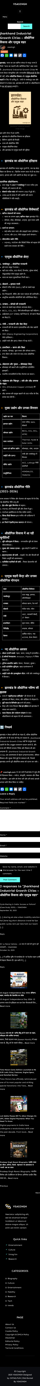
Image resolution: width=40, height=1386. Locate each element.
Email (3, 845)
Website (3, 856)
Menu (5, 17)
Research (12, 1259)
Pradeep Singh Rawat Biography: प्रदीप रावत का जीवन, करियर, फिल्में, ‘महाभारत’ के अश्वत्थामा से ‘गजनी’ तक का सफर (18, 1164)
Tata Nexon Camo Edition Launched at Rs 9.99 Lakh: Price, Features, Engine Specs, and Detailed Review (18, 1072)
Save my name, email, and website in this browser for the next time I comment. (20, 870)
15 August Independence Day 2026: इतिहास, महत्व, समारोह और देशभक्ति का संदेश (18, 994)
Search (20, 22)
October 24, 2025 (7, 950)
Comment (5, 808)
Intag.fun (12, 1254)
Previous (4, 1186)
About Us (9, 1324)
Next (37, 1193)
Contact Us (10, 1327)
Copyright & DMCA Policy (17, 1334)
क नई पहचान (7, 86)
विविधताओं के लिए (33, 73)
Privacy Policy (11, 1344)
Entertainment (15, 1245)
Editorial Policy (12, 1341)
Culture (4, 52)
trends (11, 1305)
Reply (2, 934)
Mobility (11, 1292)
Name (3, 835)
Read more (5, 1006)
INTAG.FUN (15, 1378)
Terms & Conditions (14, 1348)
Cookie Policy (11, 1331)
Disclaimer (10, 1338)
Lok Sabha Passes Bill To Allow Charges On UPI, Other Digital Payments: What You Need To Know (18, 1118)
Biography (12, 1278)
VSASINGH (20, 4)
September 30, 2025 (8, 910)
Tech (10, 1301)
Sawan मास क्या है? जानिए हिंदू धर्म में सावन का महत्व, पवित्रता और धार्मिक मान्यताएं (18, 1034)
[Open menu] (20, 11)
